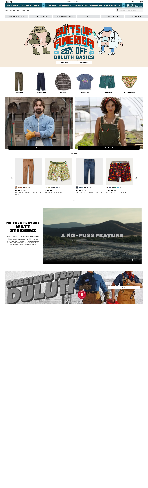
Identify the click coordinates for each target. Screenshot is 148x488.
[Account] (137, 1)
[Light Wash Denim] (82, 187)
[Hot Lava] (107, 187)
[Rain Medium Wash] (77, 187)
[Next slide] (136, 178)
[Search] (118, 10)
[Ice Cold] (118, 187)
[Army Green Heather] (49, 187)
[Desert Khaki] (26, 187)
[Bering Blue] (110, 187)
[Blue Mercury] (57, 187)
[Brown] (16, 187)
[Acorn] (19, 187)
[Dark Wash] (80, 187)
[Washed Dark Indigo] (87, 187)
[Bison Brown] (21, 187)
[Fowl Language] (46, 187)
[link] (65, 62)
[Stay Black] (85, 187)
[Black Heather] (52, 187)
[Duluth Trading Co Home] (9, 2)
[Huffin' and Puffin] (115, 187)
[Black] (24, 187)
